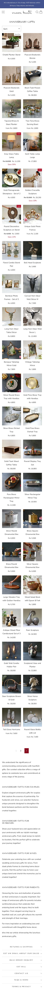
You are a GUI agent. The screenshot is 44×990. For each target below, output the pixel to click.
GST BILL (21, 967)
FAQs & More (21, 980)
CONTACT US (21, 973)
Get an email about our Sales (21, 953)
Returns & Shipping (21, 947)
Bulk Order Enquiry (21, 960)
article (15, 932)
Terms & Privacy (21, 987)
